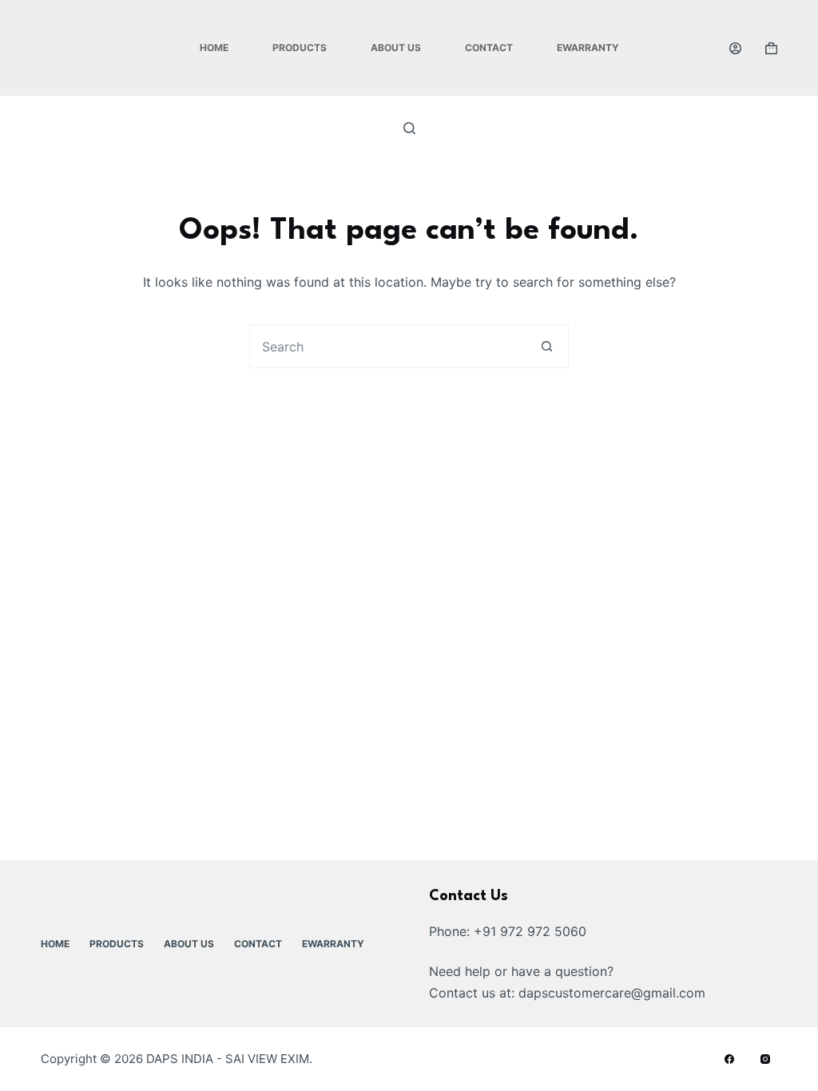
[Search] (409, 128)
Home (214, 48)
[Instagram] (765, 1059)
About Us (396, 48)
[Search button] (547, 346)
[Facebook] (729, 1059)
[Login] (735, 48)
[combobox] (388, 346)
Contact (489, 48)
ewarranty (588, 48)
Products (299, 48)
